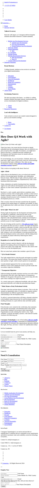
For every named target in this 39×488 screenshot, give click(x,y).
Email (19, 337)
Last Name (4, 361)
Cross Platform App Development (14, 398)
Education (11, 76)
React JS (14, 59)
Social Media (12, 89)
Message (3, 369)
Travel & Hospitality (14, 79)
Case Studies (8, 20)
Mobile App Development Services (18, 41)
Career (10, 107)
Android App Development (19, 43)
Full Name (21, 335)
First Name (4, 359)
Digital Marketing (13, 49)
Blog (5, 379)
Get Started (7, 128)
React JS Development (10, 401)
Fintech (10, 85)
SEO (13, 51)
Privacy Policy (8, 386)
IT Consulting (12, 52)
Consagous (5, 463)
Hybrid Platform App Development (22, 46)
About (6, 90)
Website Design (12, 54)
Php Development (9, 399)
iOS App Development (18, 44)
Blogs (9, 122)
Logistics (10, 87)
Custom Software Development (17, 60)
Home (6, 26)
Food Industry (12, 77)
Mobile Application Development (13, 393)
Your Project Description (24, 344)
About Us (7, 378)
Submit (3, 346)
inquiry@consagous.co (11, 2)
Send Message (5, 370)
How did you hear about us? (26, 481)
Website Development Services (17, 56)
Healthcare (11, 80)
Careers (6, 384)
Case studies (11, 124)
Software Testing (13, 47)
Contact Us (7, 125)
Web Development (9, 403)
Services (6, 27)
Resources (7, 109)
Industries (7, 62)
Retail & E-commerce (14, 82)
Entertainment (12, 84)
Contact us (7, 382)
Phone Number (5, 365)
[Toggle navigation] (9, 23)
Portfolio (6, 381)
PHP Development (17, 57)
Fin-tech (6, 415)
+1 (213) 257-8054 (9, 5)
